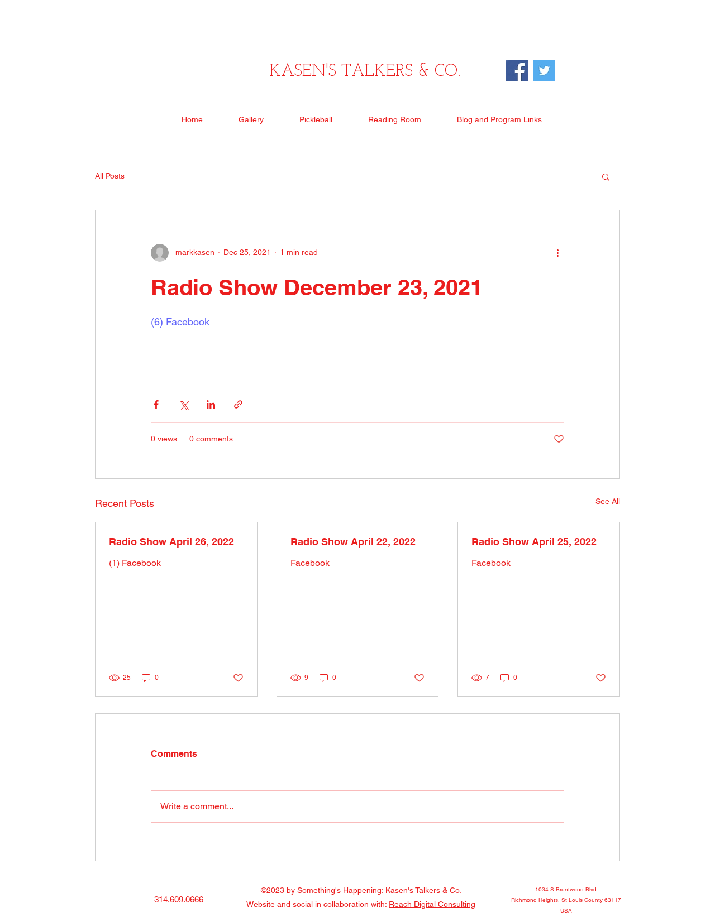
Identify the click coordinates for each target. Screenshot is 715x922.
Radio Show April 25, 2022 (534, 542)
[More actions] (557, 253)
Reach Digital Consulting (432, 904)
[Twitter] (544, 70)
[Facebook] (517, 70)
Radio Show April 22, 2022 (353, 542)
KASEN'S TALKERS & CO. (364, 71)
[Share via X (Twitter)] (183, 404)
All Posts (110, 175)
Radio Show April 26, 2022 (171, 542)
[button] (605, 176)
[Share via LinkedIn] (211, 404)
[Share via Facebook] (156, 404)
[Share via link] (238, 404)
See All (607, 501)
